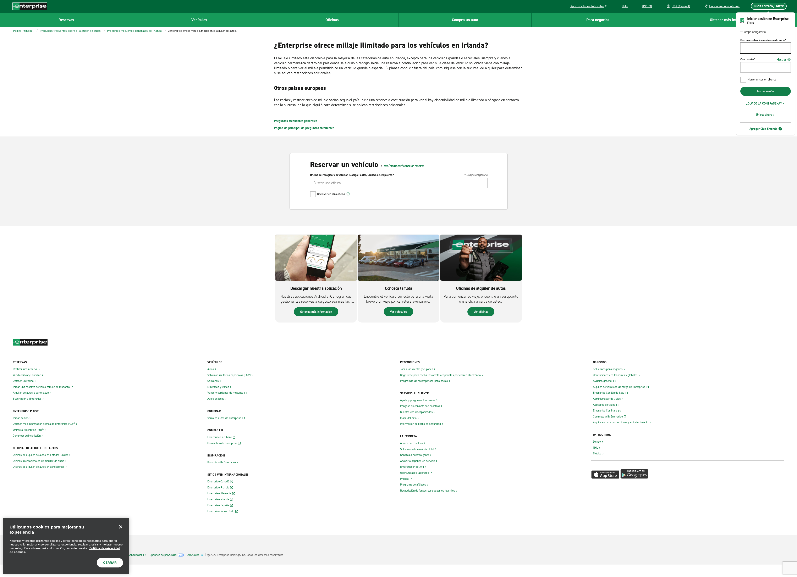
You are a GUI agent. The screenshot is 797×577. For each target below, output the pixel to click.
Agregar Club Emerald (763, 129)
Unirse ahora (764, 115)
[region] (66, 546)
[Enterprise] (29, 6)
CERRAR (110, 562)
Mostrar (781, 59)
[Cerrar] (120, 526)
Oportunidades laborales (589, 7)
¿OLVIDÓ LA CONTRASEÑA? (764, 103)
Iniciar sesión (765, 91)
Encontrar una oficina (724, 6)
